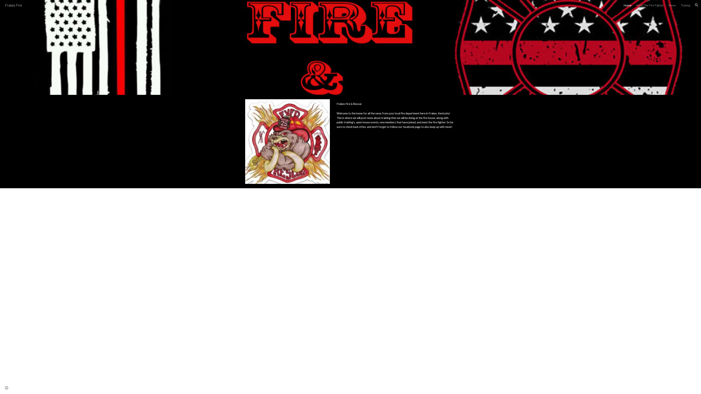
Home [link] (627, 5)
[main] (395, 104)
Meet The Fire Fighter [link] (650, 5)
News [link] (672, 5)
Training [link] (685, 5)
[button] (696, 5)
